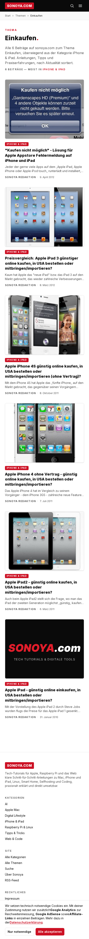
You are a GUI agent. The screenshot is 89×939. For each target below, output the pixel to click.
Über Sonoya (14, 874)
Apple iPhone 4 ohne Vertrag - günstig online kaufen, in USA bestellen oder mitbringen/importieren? (41, 479)
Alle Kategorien (15, 857)
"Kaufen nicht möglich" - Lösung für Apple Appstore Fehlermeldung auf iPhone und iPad (39, 155)
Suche (9, 868)
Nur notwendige (19, 931)
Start (8, 15)
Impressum (12, 898)
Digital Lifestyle (15, 815)
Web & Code (14, 839)
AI (6, 804)
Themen (20, 15)
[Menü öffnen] (80, 6)
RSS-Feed (12, 880)
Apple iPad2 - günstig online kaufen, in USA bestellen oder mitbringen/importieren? (41, 587)
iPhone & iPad (54, 69)
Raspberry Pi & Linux (19, 827)
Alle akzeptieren (50, 931)
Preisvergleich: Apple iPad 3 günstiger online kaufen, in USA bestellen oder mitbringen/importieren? (41, 263)
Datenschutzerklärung (26, 922)
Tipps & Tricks (15, 833)
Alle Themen (13, 863)
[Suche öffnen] (72, 6)
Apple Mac (12, 810)
